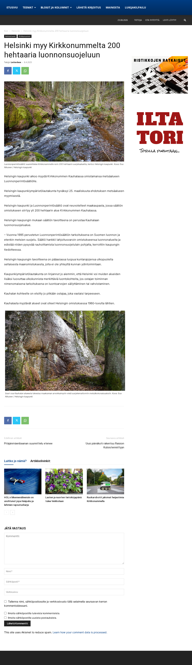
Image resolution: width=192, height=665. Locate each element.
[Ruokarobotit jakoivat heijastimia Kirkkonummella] (105, 481)
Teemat (28, 7)
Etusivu (12, 7)
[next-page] (12, 512)
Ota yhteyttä (152, 20)
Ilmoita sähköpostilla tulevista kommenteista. (34, 613)
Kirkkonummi (24, 36)
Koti (6, 30)
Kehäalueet (10, 36)
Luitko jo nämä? (15, 461)
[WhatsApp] (25, 70)
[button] (185, 20)
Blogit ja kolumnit (55, 7)
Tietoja (138, 20)
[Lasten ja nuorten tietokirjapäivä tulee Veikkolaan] (64, 481)
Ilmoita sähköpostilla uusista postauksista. (32, 617)
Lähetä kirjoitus (88, 7)
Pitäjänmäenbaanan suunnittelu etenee (28, 443)
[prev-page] (6, 512)
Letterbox (16, 62)
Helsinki (16, 30)
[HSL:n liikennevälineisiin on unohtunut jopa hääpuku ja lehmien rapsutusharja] (22, 481)
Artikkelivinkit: (40, 461)
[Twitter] (16, 70)
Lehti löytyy (169, 20)
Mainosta (113, 7)
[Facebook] (8, 70)
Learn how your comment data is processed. (80, 632)
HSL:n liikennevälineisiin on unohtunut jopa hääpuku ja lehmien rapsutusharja (19, 501)
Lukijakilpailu (135, 7)
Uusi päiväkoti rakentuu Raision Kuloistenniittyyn (105, 445)
